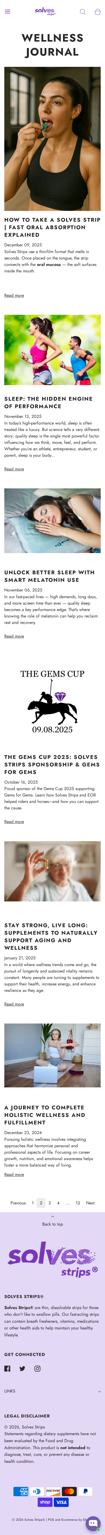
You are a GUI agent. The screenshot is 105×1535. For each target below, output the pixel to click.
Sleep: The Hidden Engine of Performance (48, 402)
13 (78, 1203)
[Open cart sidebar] (97, 11)
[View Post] (52, 139)
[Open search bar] (82, 11)
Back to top (52, 1224)
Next (90, 1203)
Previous (18, 1203)
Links (9, 1391)
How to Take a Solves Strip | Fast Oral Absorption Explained (52, 227)
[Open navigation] (7, 11)
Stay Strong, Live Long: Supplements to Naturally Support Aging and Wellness (51, 937)
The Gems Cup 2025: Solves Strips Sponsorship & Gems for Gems (52, 764)
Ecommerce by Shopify (77, 1519)
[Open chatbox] (93, 1523)
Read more (14, 295)
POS (51, 1519)
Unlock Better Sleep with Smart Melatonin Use (49, 576)
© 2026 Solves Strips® (29, 1519)
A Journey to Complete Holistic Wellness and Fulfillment (45, 1115)
